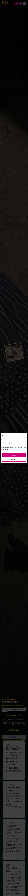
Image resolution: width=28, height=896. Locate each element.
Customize (13, 459)
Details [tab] (14, 439)
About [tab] (22, 439)
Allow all (14, 455)
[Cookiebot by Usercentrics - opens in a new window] (20, 435)
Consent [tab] (5, 439)
